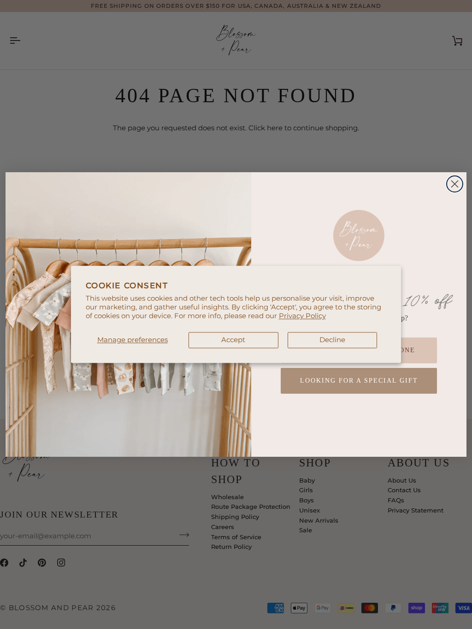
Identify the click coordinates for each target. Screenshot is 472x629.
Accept (233, 340)
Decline (332, 340)
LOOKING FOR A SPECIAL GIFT (359, 380)
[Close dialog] (455, 184)
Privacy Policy (302, 316)
